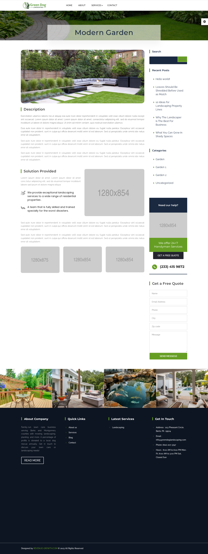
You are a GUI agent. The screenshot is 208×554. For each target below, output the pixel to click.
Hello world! (163, 79)
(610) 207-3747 (140, 5)
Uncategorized (164, 182)
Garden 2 (161, 175)
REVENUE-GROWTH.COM (45, 548)
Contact (112, 5)
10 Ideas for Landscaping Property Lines (169, 106)
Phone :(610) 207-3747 (166, 445)
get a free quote (168, 255)
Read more (32, 460)
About (81, 5)
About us (73, 427)
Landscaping (118, 427)
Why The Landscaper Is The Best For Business (168, 121)
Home (69, 5)
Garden (160, 159)
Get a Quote (175, 5)
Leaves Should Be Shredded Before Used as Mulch (169, 90)
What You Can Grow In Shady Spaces (169, 134)
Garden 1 (161, 167)
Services (96, 5)
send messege (168, 356)
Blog (71, 437)
